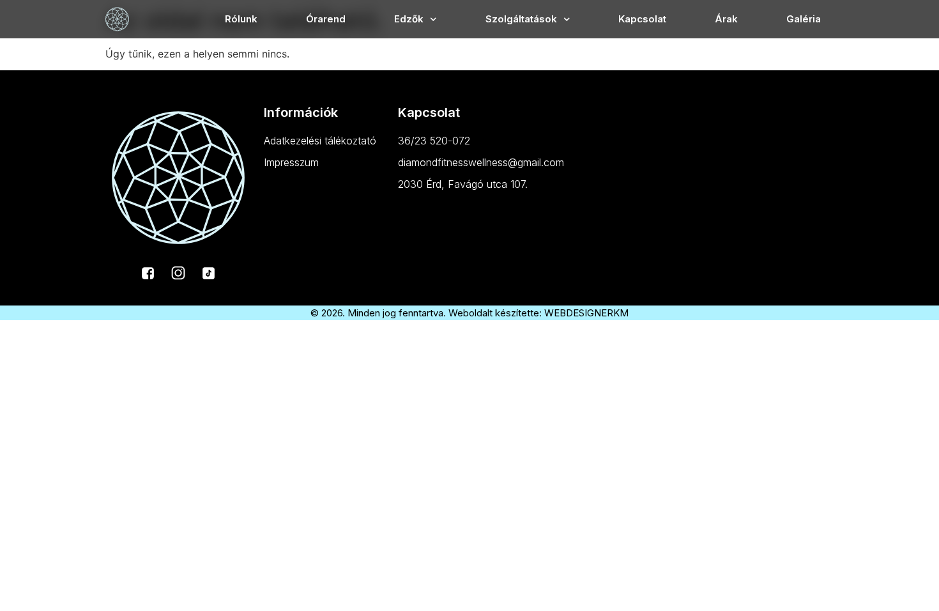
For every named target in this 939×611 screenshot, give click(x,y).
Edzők (409, 19)
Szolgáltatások (521, 19)
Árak (726, 19)
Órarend (326, 19)
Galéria (803, 19)
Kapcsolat (642, 19)
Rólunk (241, 19)
